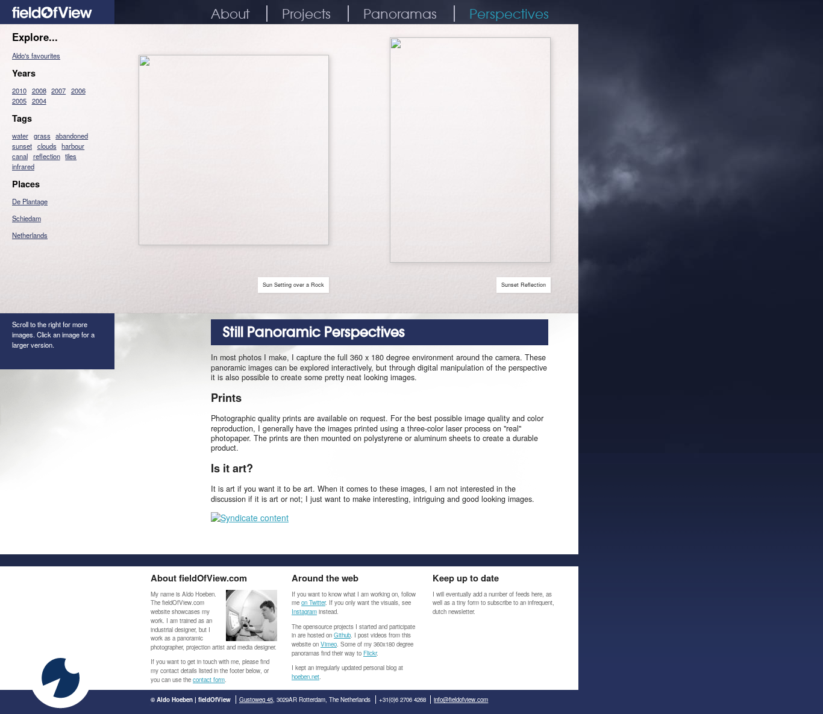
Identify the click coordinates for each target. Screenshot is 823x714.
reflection (46, 156)
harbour (72, 146)
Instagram (304, 611)
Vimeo (329, 644)
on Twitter (313, 602)
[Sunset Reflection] (470, 259)
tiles (71, 156)
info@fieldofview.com (461, 699)
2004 (39, 100)
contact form (209, 679)
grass (42, 135)
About (230, 13)
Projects (306, 13)
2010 (19, 90)
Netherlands (30, 235)
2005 (19, 100)
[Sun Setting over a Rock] (234, 242)
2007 (58, 90)
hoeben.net (305, 676)
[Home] (57, 20)
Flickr (370, 653)
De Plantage (30, 201)
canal (20, 156)
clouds (47, 146)
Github (342, 635)
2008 (39, 90)
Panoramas (400, 13)
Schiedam (26, 218)
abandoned (71, 135)
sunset (22, 146)
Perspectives (509, 13)
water (20, 135)
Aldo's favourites (36, 55)
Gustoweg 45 (256, 699)
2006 (78, 90)
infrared (23, 166)
